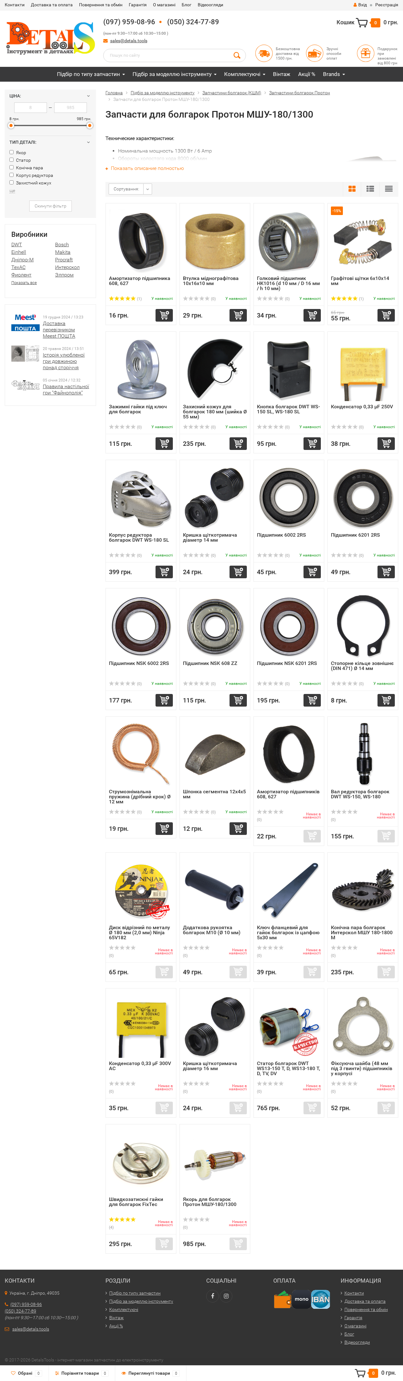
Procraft (64, 260)
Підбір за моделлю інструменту (172, 74)
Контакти (15, 4)
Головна (114, 92)
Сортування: (126, 188)
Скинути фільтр (50, 205)
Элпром (64, 275)
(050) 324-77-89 (193, 22)
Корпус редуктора (34, 175)
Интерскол (67, 267)
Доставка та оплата (52, 4)
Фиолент (21, 275)
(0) (213, 299)
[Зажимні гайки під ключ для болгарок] (141, 369)
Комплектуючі (242, 74)
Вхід (362, 4)
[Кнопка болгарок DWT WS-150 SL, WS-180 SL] (289, 369)
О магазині (164, 4)
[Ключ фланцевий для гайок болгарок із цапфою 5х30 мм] (289, 890)
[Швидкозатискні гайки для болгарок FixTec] (141, 1162)
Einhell (18, 252)
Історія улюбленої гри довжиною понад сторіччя (64, 361)
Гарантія (138, 4)
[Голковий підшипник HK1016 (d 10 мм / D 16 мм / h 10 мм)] (289, 241)
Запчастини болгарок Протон (299, 92)
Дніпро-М (22, 260)
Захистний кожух (33, 182)
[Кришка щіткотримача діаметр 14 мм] (215, 498)
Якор (20, 152)
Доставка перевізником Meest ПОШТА (59, 329)
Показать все (24, 282)
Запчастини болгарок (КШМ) (231, 92)
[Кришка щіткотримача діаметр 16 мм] (215, 1026)
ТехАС (18, 267)
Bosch (62, 245)
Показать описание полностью (147, 168)
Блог (186, 4)
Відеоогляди (210, 4)
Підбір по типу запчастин (88, 74)
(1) (139, 299)
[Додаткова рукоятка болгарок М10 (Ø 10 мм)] (215, 890)
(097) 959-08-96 (129, 22)
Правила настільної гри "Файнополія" (66, 389)
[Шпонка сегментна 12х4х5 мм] (215, 754)
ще (12, 190)
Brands (331, 74)
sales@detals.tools (128, 40)
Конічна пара (29, 167)
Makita (63, 252)
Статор (23, 160)
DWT (16, 245)
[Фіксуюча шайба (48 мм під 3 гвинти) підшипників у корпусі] (363, 1026)
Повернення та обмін (100, 4)
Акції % (306, 74)
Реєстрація (386, 4)
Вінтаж (281, 74)
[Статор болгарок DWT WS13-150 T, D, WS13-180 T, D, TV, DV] (289, 1026)
